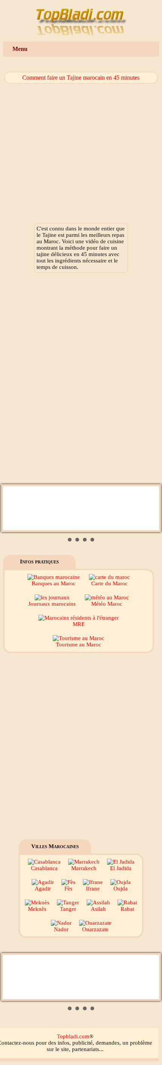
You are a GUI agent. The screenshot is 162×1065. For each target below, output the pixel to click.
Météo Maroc (106, 604)
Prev (13, 508)
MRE (79, 624)
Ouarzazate (95, 929)
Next (149, 508)
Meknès (37, 909)
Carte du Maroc (109, 583)
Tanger (68, 909)
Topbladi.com (73, 1036)
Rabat (127, 909)
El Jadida (120, 868)
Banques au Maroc (54, 583)
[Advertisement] (81, 380)
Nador (61, 929)
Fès (68, 888)
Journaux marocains (52, 604)
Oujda (120, 888)
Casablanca (44, 868)
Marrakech (83, 868)
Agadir (43, 888)
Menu (20, 49)
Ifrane (93, 888)
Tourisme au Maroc (78, 644)
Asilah (98, 909)
